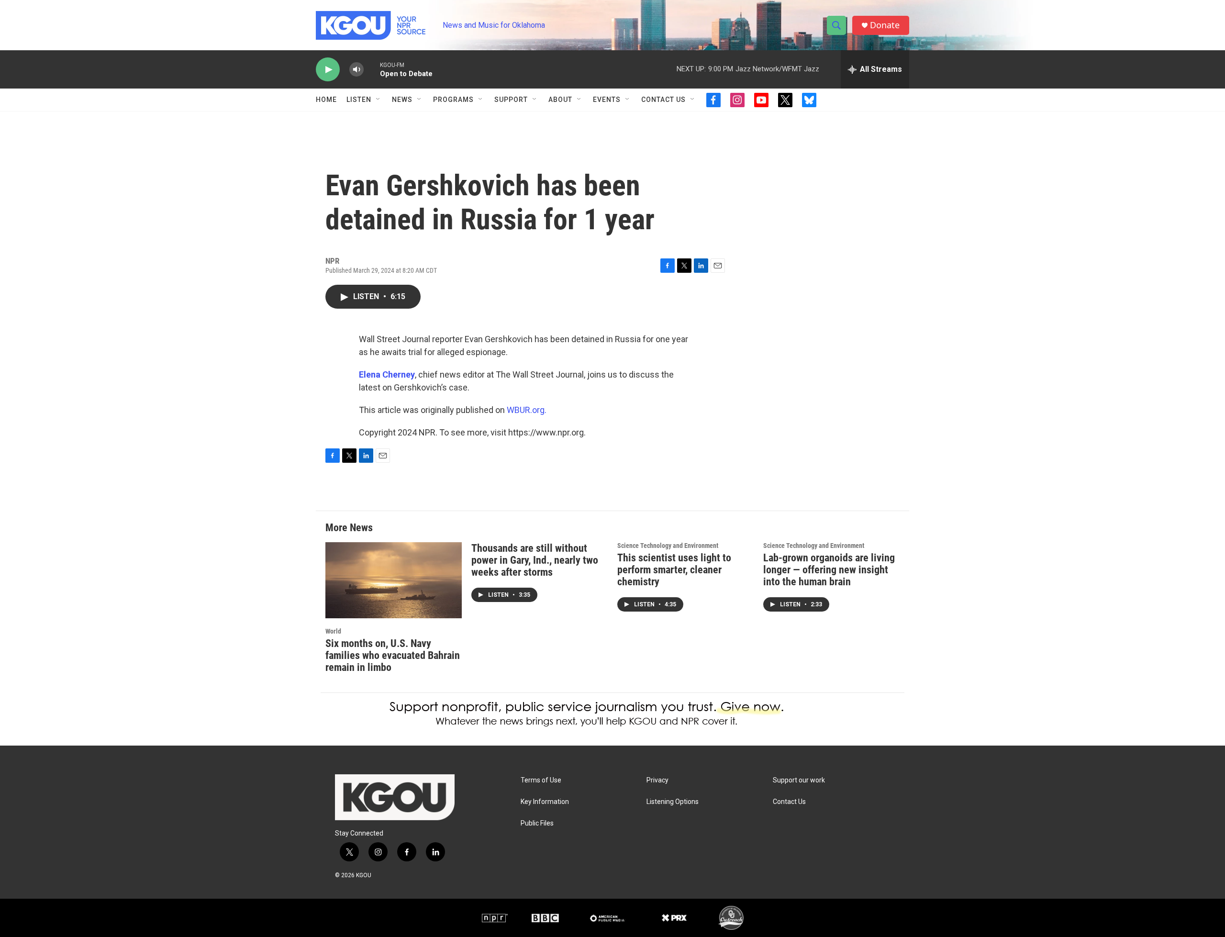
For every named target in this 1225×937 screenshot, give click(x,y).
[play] (327, 69)
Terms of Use (541, 780)
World (333, 631)
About (560, 99)
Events (607, 99)
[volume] (356, 69)
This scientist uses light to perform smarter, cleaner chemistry (674, 570)
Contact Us (663, 99)
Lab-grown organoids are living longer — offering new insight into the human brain (829, 570)
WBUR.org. (526, 410)
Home (326, 99)
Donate (885, 25)
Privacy (657, 780)
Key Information (545, 801)
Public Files (537, 823)
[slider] (371, 69)
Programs (453, 99)
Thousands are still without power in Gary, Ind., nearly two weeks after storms (534, 560)
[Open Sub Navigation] (378, 99)
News (402, 99)
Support (511, 99)
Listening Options (672, 801)
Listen (358, 99)
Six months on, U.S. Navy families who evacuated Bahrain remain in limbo (392, 655)
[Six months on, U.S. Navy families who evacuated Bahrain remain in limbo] (393, 580)
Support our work (799, 780)
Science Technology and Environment (667, 545)
